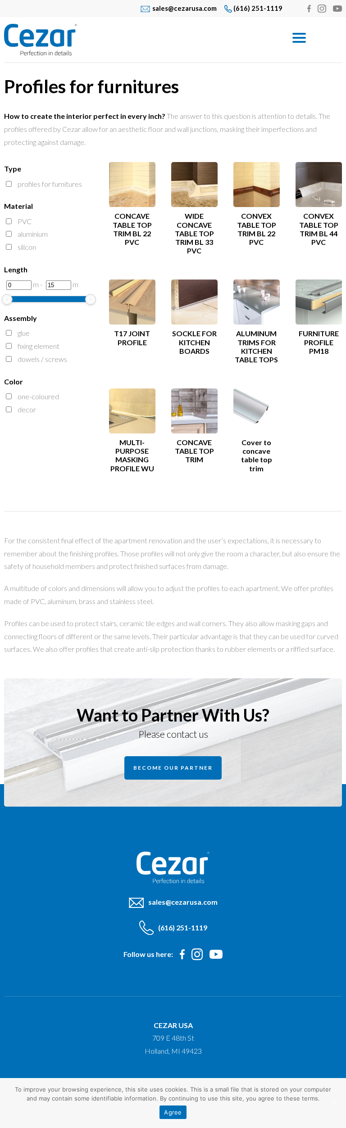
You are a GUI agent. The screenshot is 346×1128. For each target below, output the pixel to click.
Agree (173, 1112)
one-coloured (38, 396)
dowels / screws (42, 359)
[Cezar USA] (139, 39)
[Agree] (334, 1103)
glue (24, 333)
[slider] (6, 299)
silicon (27, 247)
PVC (25, 221)
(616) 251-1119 (257, 8)
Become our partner (173, 767)
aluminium (33, 234)
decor (27, 409)
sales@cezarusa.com (184, 8)
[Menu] (299, 37)
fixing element (38, 346)
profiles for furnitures (50, 184)
